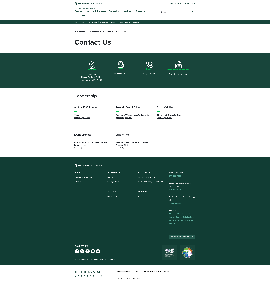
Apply (171, 3)
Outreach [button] (144, 173)
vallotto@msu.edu (164, 118)
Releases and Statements (182, 236)
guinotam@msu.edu (124, 118)
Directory (186, 3)
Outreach (105, 22)
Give (193, 3)
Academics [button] (114, 173)
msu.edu (135, 275)
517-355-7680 (175, 176)
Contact (136, 22)
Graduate (111, 177)
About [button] (79, 173)
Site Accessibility (162, 271)
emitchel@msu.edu (124, 148)
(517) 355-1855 (125, 275)
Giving (140, 196)
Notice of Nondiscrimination (147, 275)
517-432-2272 (175, 203)
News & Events (124, 22)
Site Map (136, 271)
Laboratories (112, 196)
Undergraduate (113, 182)
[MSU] (135, 167)
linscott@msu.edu (81, 148)
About (77, 22)
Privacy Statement (148, 271)
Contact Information (123, 271)
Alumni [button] (142, 191)
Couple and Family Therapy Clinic (150, 182)
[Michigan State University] (90, 3)
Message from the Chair (84, 177)
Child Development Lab (147, 177)
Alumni (114, 22)
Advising (178, 3)
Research (95, 22)
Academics (86, 22)
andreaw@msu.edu (82, 118)
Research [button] (113, 191)
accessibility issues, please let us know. (101, 259)
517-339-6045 (175, 190)
